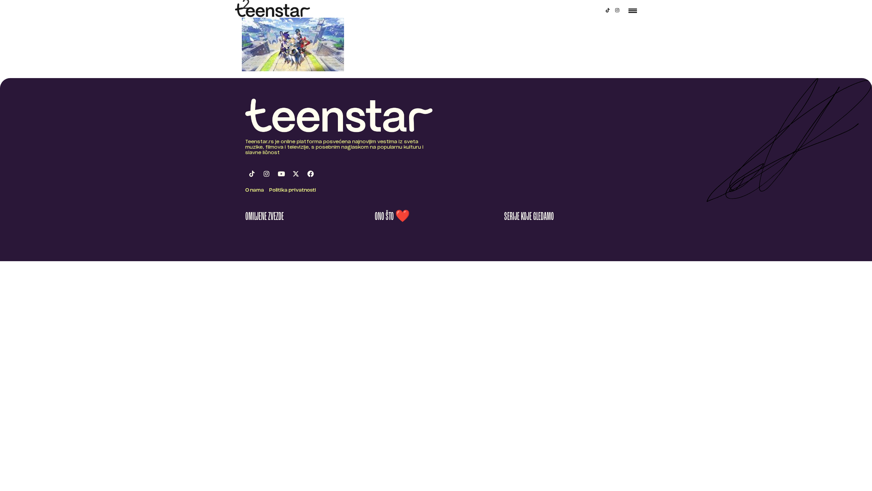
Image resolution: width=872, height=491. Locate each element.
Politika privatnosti (292, 190)
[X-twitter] (295, 173)
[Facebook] (310, 173)
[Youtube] (281, 173)
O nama (254, 190)
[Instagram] (617, 10)
